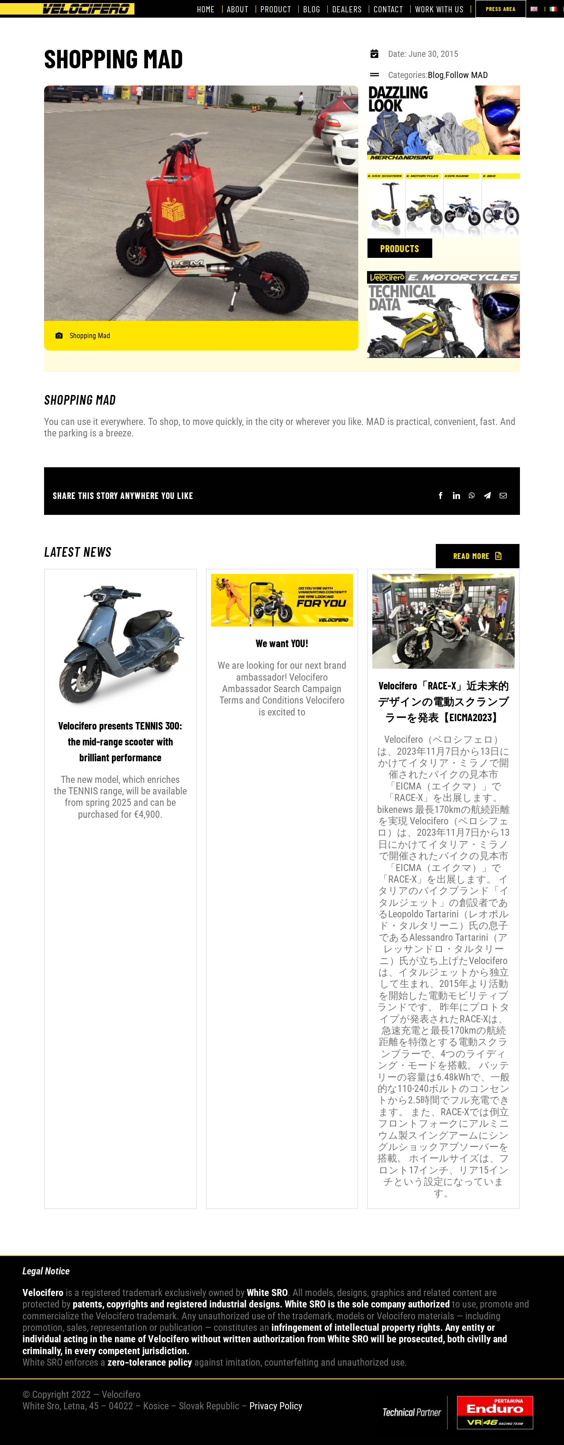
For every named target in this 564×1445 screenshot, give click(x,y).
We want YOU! (282, 643)
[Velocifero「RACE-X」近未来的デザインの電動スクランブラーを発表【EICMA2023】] (443, 621)
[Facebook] (441, 495)
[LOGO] (67, 7)
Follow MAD (466, 75)
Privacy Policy (275, 1405)
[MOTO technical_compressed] (443, 275)
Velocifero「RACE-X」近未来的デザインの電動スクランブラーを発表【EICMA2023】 (443, 701)
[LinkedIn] (456, 495)
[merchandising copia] (443, 90)
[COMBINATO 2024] (459, 1392)
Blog (436, 75)
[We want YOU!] (282, 600)
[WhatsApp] (471, 495)
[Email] (503, 495)
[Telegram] (487, 495)
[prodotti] (443, 177)
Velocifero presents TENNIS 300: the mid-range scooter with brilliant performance (120, 741)
